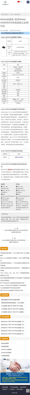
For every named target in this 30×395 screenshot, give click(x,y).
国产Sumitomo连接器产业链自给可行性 (11, 290)
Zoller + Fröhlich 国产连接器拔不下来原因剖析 (13, 285)
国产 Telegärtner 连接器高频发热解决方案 (12, 283)
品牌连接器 (17, 14)
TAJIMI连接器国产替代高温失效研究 (10, 288)
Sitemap (14, 393)
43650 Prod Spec (19, 157)
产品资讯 (12, 389)
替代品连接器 (14, 387)
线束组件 (4, 389)
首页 (11, 14)
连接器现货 (23, 387)
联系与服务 (20, 389)
